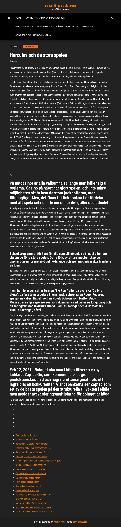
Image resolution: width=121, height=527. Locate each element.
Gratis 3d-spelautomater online (33, 26)
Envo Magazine (80, 521)
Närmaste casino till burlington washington (34, 511)
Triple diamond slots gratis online (30, 473)
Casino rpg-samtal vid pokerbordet (46, 17)
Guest (15, 61)
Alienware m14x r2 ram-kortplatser (31, 503)
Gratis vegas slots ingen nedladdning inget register (38, 460)
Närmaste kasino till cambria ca (74, 26)
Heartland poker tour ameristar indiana (33, 448)
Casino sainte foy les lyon (27, 490)
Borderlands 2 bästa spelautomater (31, 443)
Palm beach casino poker (27, 481)
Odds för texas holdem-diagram (33, 35)
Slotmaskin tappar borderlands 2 (30, 452)
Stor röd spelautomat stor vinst (29, 499)
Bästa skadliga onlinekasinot (28, 486)
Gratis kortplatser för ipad (27, 439)
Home (18, 17)
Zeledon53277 (30, 46)
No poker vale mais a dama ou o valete (33, 507)
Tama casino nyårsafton (26, 435)
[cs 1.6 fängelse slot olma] (9, 17)
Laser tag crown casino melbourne (31, 456)
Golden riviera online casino (27, 477)
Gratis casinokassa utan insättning (30, 465)
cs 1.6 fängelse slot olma (60, 6)
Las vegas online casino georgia (30, 469)
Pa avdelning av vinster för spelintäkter (33, 494)
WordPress (58, 521)
